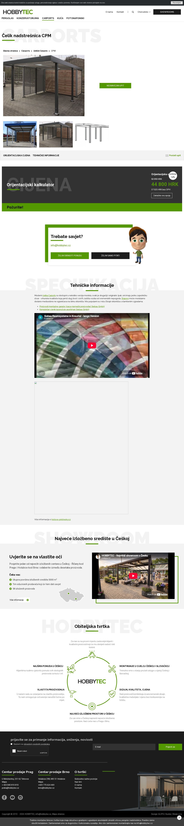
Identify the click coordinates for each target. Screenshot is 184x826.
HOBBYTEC (30, 814)
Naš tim (78, 782)
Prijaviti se (170, 747)
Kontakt (120, 12)
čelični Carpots (41, 51)
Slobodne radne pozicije (86, 779)
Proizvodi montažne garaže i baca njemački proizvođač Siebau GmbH (72, 306)
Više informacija (17, 600)
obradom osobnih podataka (37, 744)
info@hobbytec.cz (61, 245)
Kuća (60, 18)
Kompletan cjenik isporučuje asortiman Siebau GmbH (64, 309)
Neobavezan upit (115, 85)
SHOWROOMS (167, 12)
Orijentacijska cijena (16, 155)
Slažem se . (32, 744)
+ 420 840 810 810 (10, 785)
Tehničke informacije (46, 155)
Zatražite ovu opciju (161, 195)
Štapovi (125, 298)
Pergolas (8, 18)
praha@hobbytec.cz (10, 788)
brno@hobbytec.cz (46, 788)
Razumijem (177, 3)
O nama (109, 12)
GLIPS (161, 814)
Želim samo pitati (110, 255)
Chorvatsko (143, 12)
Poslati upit (175, 155)
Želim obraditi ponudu (70, 255)
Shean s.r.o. (177, 814)
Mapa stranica (58, 814)
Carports (48, 18)
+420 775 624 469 (46, 785)
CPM (53, 51)
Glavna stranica (10, 51)
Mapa (4, 782)
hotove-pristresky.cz (61, 519)
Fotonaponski (75, 18)
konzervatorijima (28, 18)
